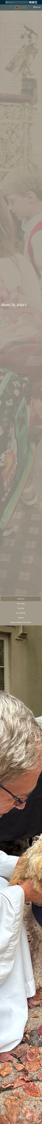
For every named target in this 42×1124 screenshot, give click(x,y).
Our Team (21, 603)
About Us (20, 599)
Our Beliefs (20, 613)
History (21, 618)
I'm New (21, 608)
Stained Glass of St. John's (20, 622)
